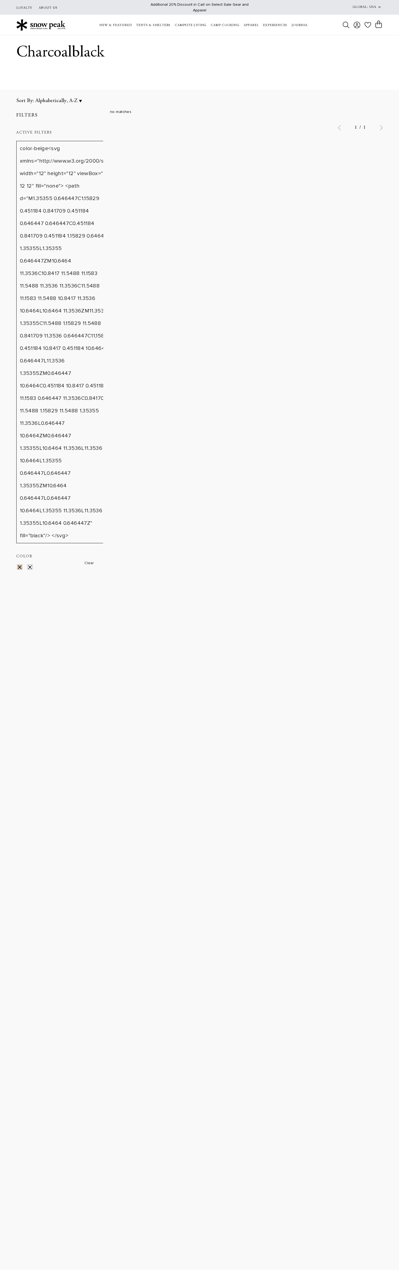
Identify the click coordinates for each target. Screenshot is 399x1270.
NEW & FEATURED (115, 25)
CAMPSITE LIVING (190, 25)
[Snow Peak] (40, 25)
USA (372, 7)
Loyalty (24, 8)
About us (48, 8)
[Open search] (346, 25)
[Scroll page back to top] (384, 1255)
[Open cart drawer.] (379, 24)
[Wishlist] (368, 25)
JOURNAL (300, 25)
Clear (89, 563)
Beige (23, 568)
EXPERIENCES (275, 25)
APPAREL (251, 25)
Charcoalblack (33, 568)
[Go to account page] (357, 25)
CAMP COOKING (225, 25)
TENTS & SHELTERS (153, 25)
